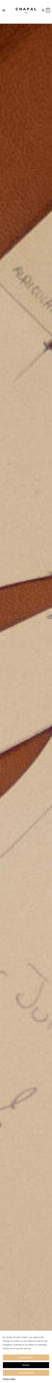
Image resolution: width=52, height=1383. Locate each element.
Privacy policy (9, 1379)
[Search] (43, 10)
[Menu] (3, 10)
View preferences (26, 1373)
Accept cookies (26, 1357)
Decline (26, 1365)
